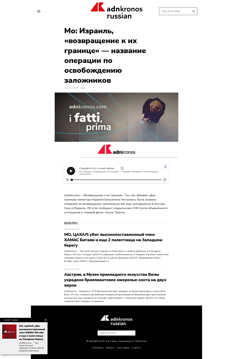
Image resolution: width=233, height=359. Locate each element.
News (83, 88)
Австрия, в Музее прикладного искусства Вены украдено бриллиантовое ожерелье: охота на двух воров (115, 280)
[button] (193, 11)
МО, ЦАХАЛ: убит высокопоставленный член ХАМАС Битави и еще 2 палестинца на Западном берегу (113, 240)
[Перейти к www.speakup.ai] (165, 166)
